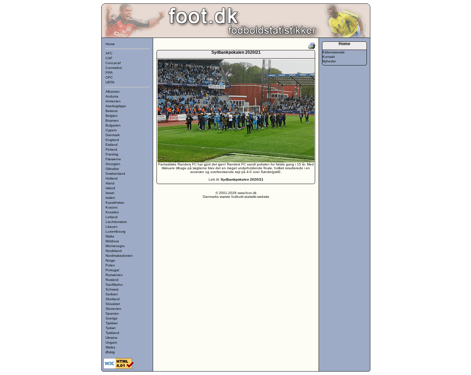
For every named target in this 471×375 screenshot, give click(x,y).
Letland (112, 217)
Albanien (113, 91)
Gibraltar (112, 169)
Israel (110, 193)
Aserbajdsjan (116, 106)
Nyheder (329, 61)
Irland (110, 183)
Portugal (112, 270)
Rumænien (114, 275)
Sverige (112, 318)
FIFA (109, 72)
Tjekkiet (112, 323)
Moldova (112, 241)
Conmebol (114, 68)
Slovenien (113, 309)
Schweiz (112, 289)
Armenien (113, 101)
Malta (110, 236)
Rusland (112, 280)
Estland (112, 144)
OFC (109, 77)
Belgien (112, 116)
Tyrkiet (111, 328)
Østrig (110, 352)
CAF (109, 58)
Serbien (112, 294)
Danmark (113, 135)
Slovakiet (113, 304)
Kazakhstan (115, 202)
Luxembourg (116, 231)
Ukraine (112, 337)
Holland (112, 178)
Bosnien (112, 120)
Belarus (112, 111)
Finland (111, 149)
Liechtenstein (116, 222)
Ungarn (111, 342)
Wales (110, 347)
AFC (109, 53)
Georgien (113, 164)
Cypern (111, 130)
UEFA (110, 82)
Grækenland (115, 173)
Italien (110, 198)
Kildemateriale (333, 52)
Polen (110, 265)
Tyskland (112, 333)
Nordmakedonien (119, 255)
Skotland (113, 299)
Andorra (112, 96)
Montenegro (115, 246)
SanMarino (114, 284)
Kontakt (328, 57)
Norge (110, 260)
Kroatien (112, 212)
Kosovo (112, 207)
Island (110, 188)
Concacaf (113, 63)
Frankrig (112, 154)
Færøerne (113, 159)
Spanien (112, 313)
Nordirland (114, 251)
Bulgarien (113, 125)
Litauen (112, 227)
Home (110, 44)
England (112, 140)
